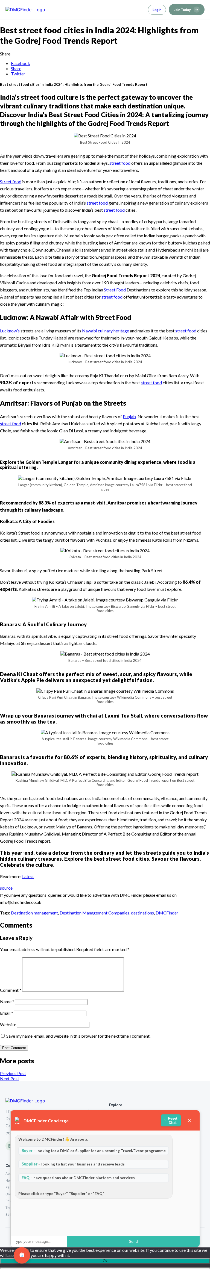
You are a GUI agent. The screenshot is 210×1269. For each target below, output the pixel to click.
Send (133, 1241)
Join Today (186, 9)
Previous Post (13, 1073)
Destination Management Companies (94, 912)
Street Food (115, 289)
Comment (10, 990)
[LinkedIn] (10, 1145)
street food (119, 163)
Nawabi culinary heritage (106, 330)
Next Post (9, 1078)
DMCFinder (167, 912)
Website (8, 1024)
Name (7, 1001)
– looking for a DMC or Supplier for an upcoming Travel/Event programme (94, 1150)
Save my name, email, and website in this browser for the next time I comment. (78, 1035)
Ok (105, 1261)
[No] (105, 1268)
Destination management (34, 912)
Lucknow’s (10, 330)
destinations (142, 912)
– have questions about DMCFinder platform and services (78, 1177)
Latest (28, 876)
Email (6, 1013)
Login (157, 10)
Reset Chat (172, 1120)
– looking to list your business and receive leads (73, 1164)
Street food (10, 181)
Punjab (129, 416)
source (6, 887)
